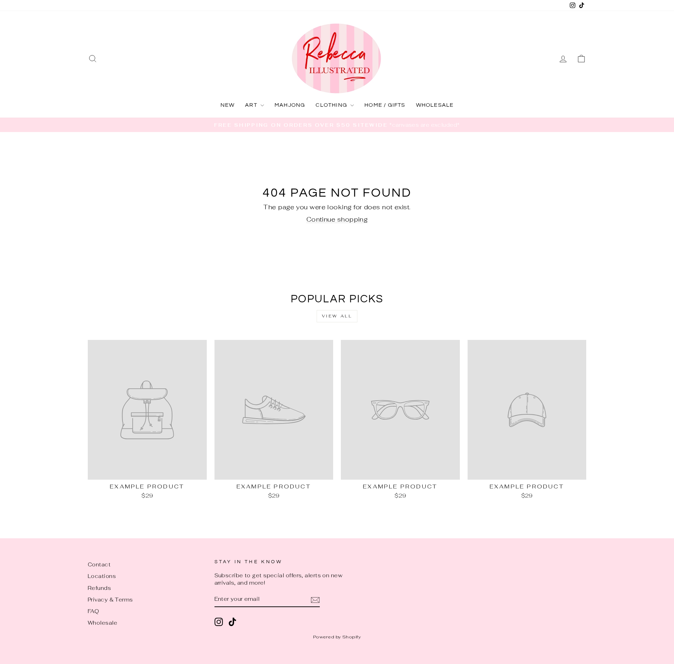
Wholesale (102, 622)
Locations (102, 576)
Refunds (99, 588)
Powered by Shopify (337, 637)
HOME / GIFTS (384, 105)
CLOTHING (332, 105)
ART (252, 105)
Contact (99, 564)
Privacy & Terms (110, 599)
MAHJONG (290, 105)
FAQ (93, 611)
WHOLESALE (435, 105)
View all (337, 316)
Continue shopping (337, 219)
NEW (227, 105)
